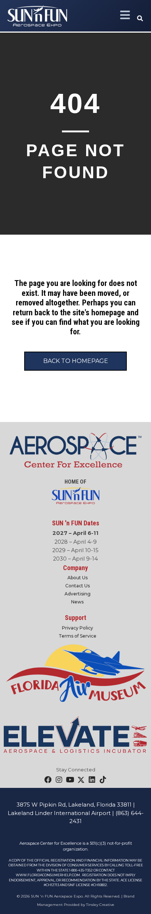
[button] (140, 18)
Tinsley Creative (100, 904)
